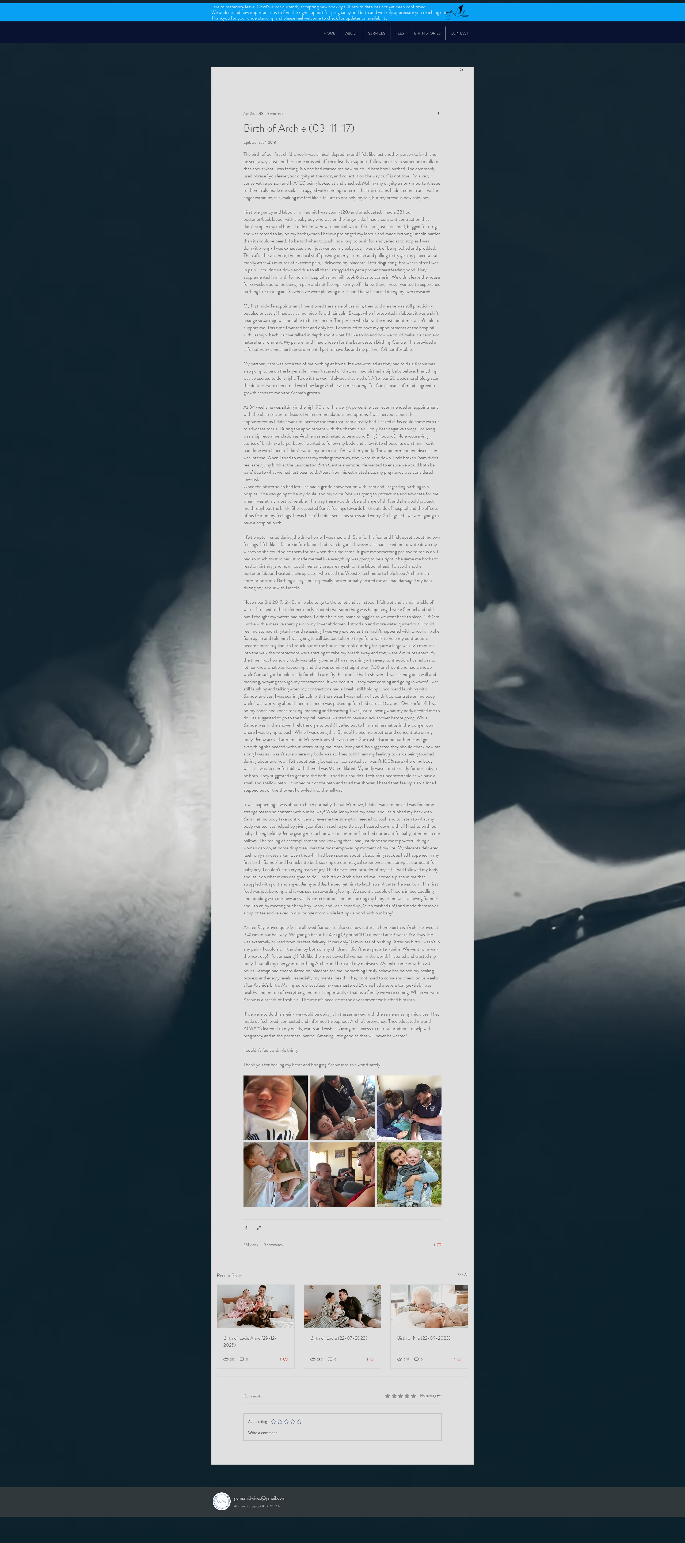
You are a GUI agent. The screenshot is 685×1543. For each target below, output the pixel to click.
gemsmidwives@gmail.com (260, 1498)
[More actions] (438, 113)
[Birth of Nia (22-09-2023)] (429, 1306)
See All (463, 1274)
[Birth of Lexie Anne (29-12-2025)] (255, 1306)
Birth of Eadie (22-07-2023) (338, 1338)
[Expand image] (275, 1107)
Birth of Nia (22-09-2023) (423, 1338)
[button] (376, 33)
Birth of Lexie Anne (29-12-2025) (250, 1341)
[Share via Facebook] (246, 1228)
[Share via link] (259, 1228)
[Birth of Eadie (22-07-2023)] (342, 1306)
